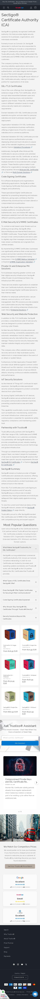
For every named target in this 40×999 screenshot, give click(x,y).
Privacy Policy (31, 991)
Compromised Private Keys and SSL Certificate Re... (18, 780)
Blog (5, 952)
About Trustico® (9, 938)
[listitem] (20, 561)
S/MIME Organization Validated (21, 262)
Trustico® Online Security (17, 991)
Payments (7, 956)
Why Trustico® (9, 934)
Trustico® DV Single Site (29, 645)
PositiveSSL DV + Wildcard (8, 676)
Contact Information (22, 994)
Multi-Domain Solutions (21, 172)
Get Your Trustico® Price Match (20, 866)
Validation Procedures (22, 147)
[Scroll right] (37, 783)
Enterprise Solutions (18, 310)
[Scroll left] (3, 783)
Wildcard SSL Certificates (28, 170)
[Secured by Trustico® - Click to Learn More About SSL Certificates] (5, 994)
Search (6, 930)
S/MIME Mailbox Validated (25, 259)
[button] (4, 7)
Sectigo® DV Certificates (10, 462)
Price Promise (8, 943)
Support (6, 947)
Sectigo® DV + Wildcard (29, 707)
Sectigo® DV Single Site (10, 707)
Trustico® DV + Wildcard (29, 675)
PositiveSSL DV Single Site (9, 646)
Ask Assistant (20, 743)
